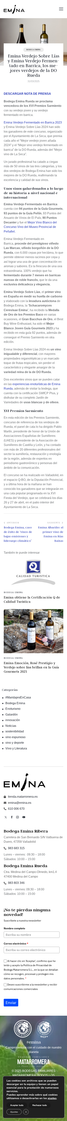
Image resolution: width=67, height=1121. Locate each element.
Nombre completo (14, 928)
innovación (12, 720)
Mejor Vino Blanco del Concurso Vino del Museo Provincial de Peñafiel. (30, 227)
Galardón (11, 714)
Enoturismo (12, 708)
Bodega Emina (33, 49)
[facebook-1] (12, 817)
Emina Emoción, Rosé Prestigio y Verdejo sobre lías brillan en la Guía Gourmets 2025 (31, 667)
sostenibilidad (14, 731)
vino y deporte (14, 742)
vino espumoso (15, 737)
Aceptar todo (16, 1105)
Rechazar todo (39, 1105)
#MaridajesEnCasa (18, 697)
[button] (61, 9)
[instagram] (17, 817)
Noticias (10, 725)
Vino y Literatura (16, 748)
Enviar (11, 1002)
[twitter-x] (6, 817)
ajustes (52, 1098)
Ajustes (14, 1111)
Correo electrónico (16, 943)
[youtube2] (23, 817)
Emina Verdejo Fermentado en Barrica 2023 (33, 122)
